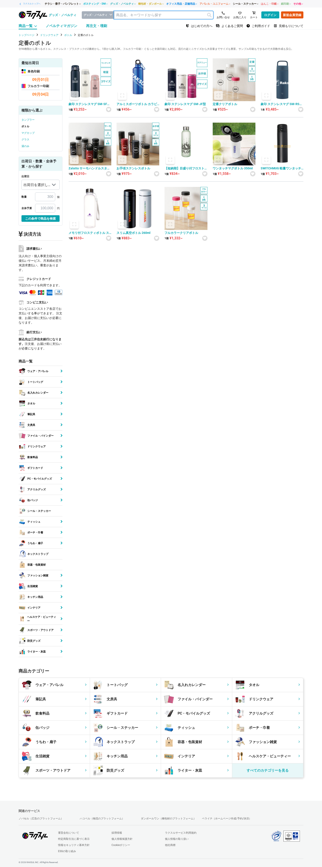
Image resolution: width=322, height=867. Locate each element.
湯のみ (25, 146)
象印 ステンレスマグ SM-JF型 (185, 104)
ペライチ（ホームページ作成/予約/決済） (226, 818)
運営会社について (68, 832)
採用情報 (116, 832)
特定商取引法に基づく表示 (74, 838)
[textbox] (163, 15)
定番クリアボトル (225, 104)
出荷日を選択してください (35, 186)
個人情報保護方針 (122, 838)
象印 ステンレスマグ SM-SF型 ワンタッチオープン (89, 104)
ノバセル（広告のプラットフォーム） (41, 818)
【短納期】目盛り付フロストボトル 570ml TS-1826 (184, 168)
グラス (25, 139)
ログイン (270, 15)
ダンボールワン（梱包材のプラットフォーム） (168, 818)
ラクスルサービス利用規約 (180, 832)
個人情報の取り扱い (177, 838)
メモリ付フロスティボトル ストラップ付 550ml (89, 233)
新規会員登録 (292, 15)
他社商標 (170, 845)
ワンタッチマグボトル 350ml (233, 168)
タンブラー (28, 119)
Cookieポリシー (120, 845)
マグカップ (28, 132)
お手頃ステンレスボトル (133, 168)
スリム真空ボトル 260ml (133, 233)
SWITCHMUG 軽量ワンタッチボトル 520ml (281, 168)
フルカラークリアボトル (181, 233)
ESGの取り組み (67, 851)
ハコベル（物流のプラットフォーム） (102, 818)
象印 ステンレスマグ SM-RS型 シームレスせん (282, 104)
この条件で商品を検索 (40, 218)
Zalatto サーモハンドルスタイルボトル (89, 168)
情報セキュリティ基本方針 (74, 845)
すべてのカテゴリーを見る (268, 770)
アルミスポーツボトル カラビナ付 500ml (137, 104)
